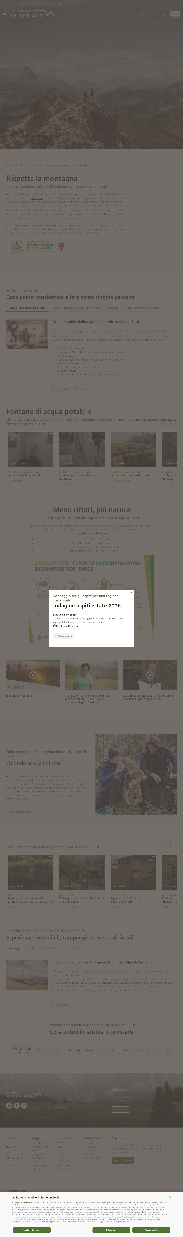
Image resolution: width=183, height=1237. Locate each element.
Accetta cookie (151, 1230)
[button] (170, 1197)
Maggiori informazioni (32, 1230)
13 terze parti (25, 1202)
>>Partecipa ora (63, 636)
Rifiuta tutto (111, 1230)
